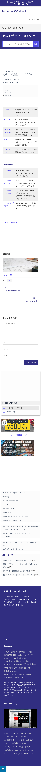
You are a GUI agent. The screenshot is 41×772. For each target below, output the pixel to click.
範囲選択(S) (23, 668)
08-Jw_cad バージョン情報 (23, 655)
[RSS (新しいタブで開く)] (26, 4)
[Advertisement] (20, 61)
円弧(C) (18, 661)
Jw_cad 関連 (8, 275)
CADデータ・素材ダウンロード (14, 493)
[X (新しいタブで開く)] (15, 4)
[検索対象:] (37, 20)
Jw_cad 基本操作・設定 (11, 501)
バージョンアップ (11, 747)
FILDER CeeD (8, 139)
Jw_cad (6, 733)
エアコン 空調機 (11, 743)
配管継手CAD (29, 754)
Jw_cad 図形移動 (25, 733)
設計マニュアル (10, 753)
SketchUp (8, 93)
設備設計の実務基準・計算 (12, 520)
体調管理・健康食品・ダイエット (14, 549)
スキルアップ (23, 743)
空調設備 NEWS (11, 667)
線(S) (29, 668)
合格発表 (25, 661)
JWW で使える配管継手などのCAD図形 (16, 571)
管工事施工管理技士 (19, 750)
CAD (6, 90)
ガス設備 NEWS (9, 661)
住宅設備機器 (25, 746)
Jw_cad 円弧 (14, 733)
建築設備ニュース (9, 509)
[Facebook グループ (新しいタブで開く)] (19, 4)
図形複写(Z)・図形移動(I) (13, 664)
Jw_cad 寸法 (21, 736)
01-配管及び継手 (9, 652)
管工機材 (30, 750)
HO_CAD (7, 119)
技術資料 (7, 750)
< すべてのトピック (11, 71)
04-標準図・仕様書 (24, 651)
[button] (20, 403)
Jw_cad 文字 (9, 739)
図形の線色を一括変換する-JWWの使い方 (17, 560)
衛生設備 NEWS (10, 671)
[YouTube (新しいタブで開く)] (23, 4)
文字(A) (33, 664)
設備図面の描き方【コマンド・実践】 (16, 516)
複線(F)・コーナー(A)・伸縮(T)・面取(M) (17, 674)
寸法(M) (26, 664)
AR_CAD (6, 110)
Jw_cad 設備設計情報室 (15, 11)
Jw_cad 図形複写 (9, 736)
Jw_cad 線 (18, 740)
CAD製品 (6, 497)
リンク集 (6, 505)
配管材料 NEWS (18, 677)
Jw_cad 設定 (28, 740)
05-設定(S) (8, 655)
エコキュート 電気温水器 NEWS (15, 658)
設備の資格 (7, 512)
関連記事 (8, 96)
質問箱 (20, 754)
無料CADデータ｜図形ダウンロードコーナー (18, 575)
